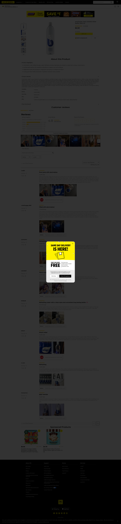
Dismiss (53, 276)
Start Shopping (65, 276)
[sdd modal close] (73, 243)
